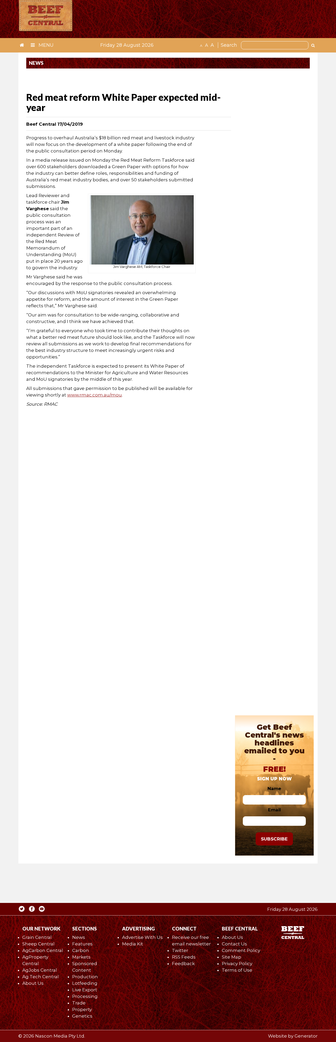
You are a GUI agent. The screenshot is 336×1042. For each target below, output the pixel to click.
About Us (33, 983)
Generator (306, 1036)
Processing (85, 996)
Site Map (231, 957)
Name (274, 788)
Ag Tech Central (40, 976)
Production (85, 976)
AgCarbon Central (42, 950)
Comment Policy (241, 950)
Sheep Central (38, 943)
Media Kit (132, 943)
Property (82, 1009)
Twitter (180, 950)
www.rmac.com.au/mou (94, 395)
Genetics (82, 1016)
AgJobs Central (39, 970)
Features (82, 943)
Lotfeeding (84, 983)
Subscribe (274, 839)
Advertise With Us (142, 937)
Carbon (80, 950)
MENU (45, 45)
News (78, 937)
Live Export (84, 989)
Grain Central (37, 937)
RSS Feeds (184, 957)
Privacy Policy (237, 963)
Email (274, 809)
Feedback (183, 963)
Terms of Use (237, 970)
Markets (81, 957)
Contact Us (234, 943)
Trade (79, 1003)
